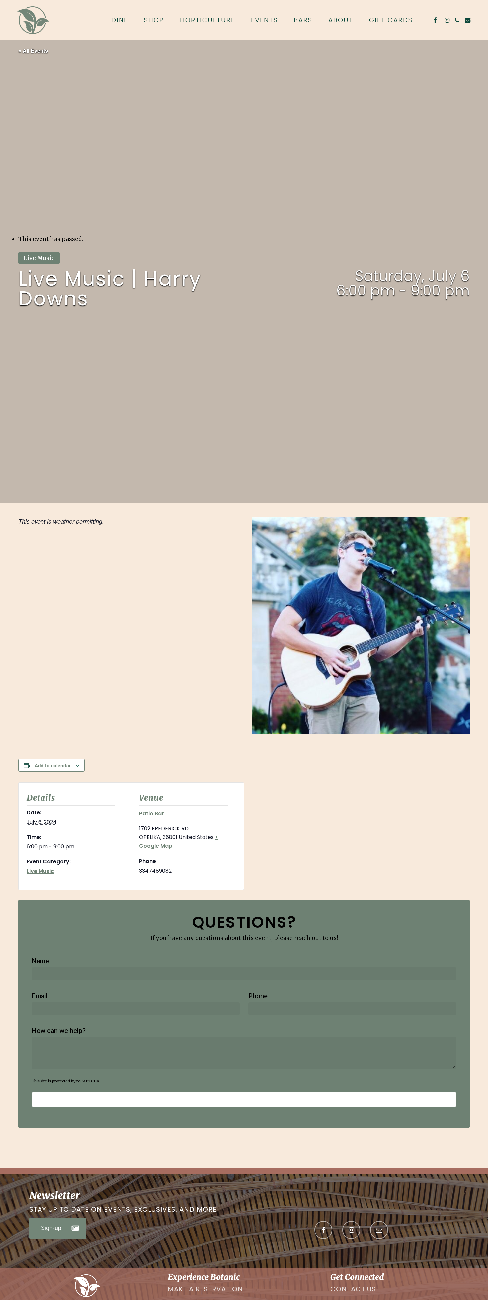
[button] (57, 1228)
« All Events (33, 50)
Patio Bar (151, 813)
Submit (244, 1099)
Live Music (40, 871)
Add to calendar (53, 765)
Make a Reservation (205, 1289)
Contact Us (353, 1289)
